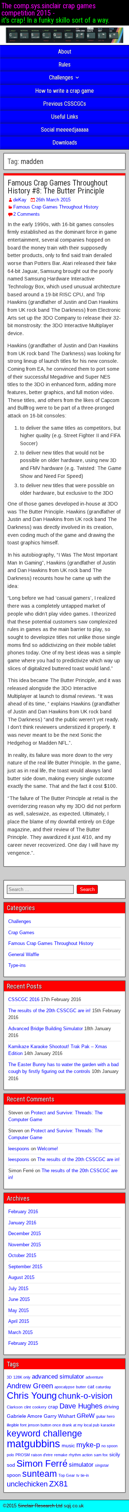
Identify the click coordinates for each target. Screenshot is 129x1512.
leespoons (18, 1148)
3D (9, 1377)
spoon (14, 1475)
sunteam (39, 1474)
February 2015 (23, 1343)
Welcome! (47, 1148)
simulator (81, 1464)
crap (53, 1407)
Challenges (61, 77)
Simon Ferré (41, 1463)
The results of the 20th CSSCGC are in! (49, 1010)
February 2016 (23, 1211)
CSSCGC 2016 (23, 999)
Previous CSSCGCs (64, 103)
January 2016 (22, 1222)
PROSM (22, 1455)
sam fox (101, 1455)
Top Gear (66, 1475)
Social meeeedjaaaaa (65, 129)
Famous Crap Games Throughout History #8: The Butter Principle (58, 186)
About (64, 51)
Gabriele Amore (24, 1416)
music (68, 1445)
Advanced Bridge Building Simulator (45, 1028)
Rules (64, 64)
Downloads (64, 142)
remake (60, 1455)
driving (111, 1407)
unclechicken (27, 1484)
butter (81, 1387)
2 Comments (26, 214)
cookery (39, 1407)
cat (90, 1386)
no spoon (109, 1446)
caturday (103, 1387)
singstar (102, 1465)
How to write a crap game (64, 90)
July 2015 (18, 1288)
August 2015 (21, 1277)
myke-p (88, 1445)
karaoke (108, 1425)
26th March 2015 (53, 199)
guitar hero (105, 1416)
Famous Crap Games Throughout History (56, 207)
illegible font (17, 1425)
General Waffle (23, 954)
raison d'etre (42, 1455)
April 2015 (18, 1321)
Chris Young (32, 1395)
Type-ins (17, 965)
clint (27, 1407)
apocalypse (64, 1387)
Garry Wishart (59, 1416)
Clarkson (15, 1407)
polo (10, 1455)
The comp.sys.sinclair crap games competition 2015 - (48, 9)
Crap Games (21, 932)
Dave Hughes (80, 1406)
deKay (20, 199)
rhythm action (80, 1455)
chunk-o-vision (85, 1396)
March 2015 (20, 1332)
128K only (21, 1377)
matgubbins (33, 1443)
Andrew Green (30, 1386)
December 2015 (24, 1233)
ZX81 (58, 1483)
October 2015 (22, 1255)
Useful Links (64, 116)
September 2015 (25, 1266)
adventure (94, 1377)
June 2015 (19, 1299)
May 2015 (18, 1310)
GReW (86, 1415)
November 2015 (24, 1244)
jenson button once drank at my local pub (63, 1425)
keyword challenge (44, 1433)
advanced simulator (58, 1376)
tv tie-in (82, 1475)
